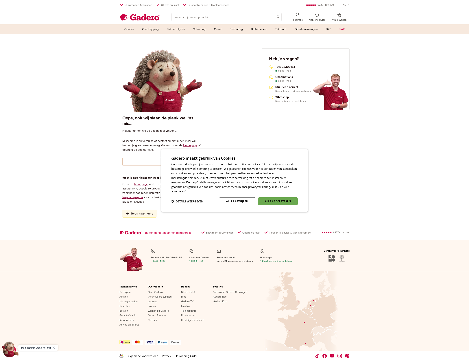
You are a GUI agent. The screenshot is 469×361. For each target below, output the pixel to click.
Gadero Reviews (157, 315)
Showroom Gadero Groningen (230, 292)
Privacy (152, 306)
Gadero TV (187, 301)
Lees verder (194, 191)
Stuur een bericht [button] (286, 87)
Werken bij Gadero (158, 311)
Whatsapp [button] (282, 97)
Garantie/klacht (127, 315)
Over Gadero (155, 286)
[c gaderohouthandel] (332, 356)
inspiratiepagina (132, 197)
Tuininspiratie (188, 311)
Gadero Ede (220, 296)
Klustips (185, 306)
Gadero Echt (220, 301)
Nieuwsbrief (188, 292)
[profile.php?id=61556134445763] (324, 356)
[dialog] (234, 180)
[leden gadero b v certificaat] (121, 356)
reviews (325, 5)
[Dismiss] (53, 347)
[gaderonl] (339, 356)
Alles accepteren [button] (278, 201)
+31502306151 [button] (285, 67)
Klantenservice (128, 286)
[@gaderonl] (317, 356)
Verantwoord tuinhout (160, 296)
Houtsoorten (188, 315)
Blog (183, 296)
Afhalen (123, 296)
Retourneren (126, 320)
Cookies (152, 320)
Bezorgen (125, 292)
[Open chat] (10, 350)
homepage (141, 184)
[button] (272, 16)
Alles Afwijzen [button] (237, 201)
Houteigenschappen (192, 320)
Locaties (152, 301)
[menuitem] (128, 29)
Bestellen (124, 306)
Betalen (123, 311)
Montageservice (128, 301)
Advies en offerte (129, 324)
